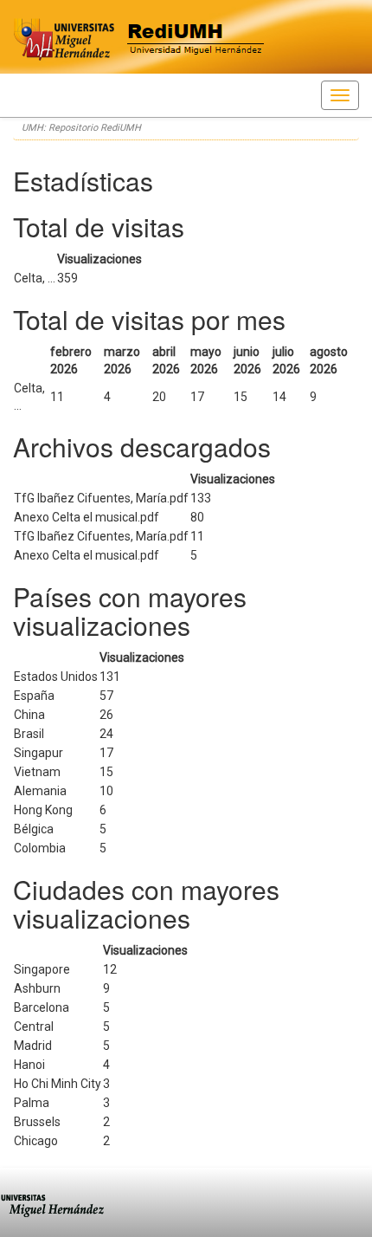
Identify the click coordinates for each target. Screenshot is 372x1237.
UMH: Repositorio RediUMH (81, 127)
